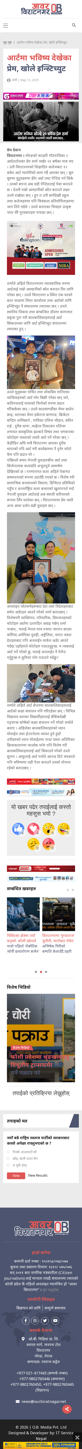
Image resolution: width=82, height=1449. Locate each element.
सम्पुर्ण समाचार (55, 1307)
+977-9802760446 (34, 1378)
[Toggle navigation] (5, 25)
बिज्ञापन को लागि (28, 1307)
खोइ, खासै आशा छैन (25, 1158)
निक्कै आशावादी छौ (25, 1152)
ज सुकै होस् (20, 1165)
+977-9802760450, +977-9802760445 (42, 1384)
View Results (38, 1175)
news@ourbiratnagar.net (43, 1401)
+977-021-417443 (31, 1372)
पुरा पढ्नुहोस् (50, 1289)
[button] (35, 972)
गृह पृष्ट (7, 42)
